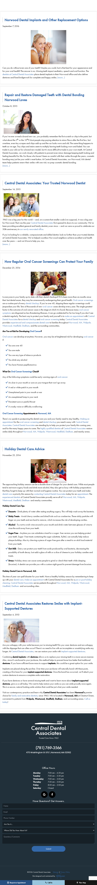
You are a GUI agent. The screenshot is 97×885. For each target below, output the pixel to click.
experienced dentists (11, 497)
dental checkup (32, 303)
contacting (38, 493)
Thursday (37, 781)
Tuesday (36, 775)
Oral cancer (7, 336)
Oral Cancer (35, 331)
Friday (36, 785)
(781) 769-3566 (49, 747)
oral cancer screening (49, 319)
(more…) (61, 77)
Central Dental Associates (42, 222)
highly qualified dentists (50, 428)
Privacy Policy (65, 872)
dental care (7, 493)
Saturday (37, 788)
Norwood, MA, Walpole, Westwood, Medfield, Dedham (48, 431)
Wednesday (38, 778)
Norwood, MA (44, 413)
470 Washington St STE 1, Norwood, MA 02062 (48, 753)
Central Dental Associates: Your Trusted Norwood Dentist (45, 183)
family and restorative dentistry (25, 695)
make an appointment (74, 316)
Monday (37, 772)
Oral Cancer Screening (12, 413)
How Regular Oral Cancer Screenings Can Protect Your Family (49, 261)
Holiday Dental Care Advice (24, 449)
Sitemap (55, 872)
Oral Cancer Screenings (21, 371)
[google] (44, 794)
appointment (82, 493)
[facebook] (52, 794)
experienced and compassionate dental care (30, 322)
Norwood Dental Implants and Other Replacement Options (46, 20)
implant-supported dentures (73, 651)
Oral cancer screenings (83, 300)
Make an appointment (34, 579)
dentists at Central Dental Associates (18, 74)
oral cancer (48, 306)
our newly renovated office (31, 229)
